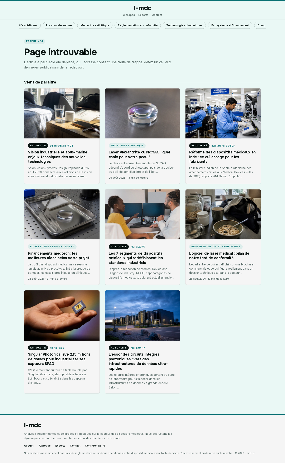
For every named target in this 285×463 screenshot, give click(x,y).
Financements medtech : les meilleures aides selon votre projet (59, 255)
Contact (157, 15)
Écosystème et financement (230, 25)
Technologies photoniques (184, 25)
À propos (129, 15)
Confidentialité (95, 445)
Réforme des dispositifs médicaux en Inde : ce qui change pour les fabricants (222, 157)
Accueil (29, 445)
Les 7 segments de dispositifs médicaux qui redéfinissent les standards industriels (136, 258)
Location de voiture (59, 25)
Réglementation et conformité (138, 25)
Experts (143, 15)
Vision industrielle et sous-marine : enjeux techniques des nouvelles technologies (58, 157)
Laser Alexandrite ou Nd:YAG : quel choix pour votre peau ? (139, 154)
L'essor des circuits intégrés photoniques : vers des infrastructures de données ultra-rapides (138, 361)
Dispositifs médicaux (23, 25)
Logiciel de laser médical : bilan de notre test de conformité (219, 255)
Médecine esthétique (95, 25)
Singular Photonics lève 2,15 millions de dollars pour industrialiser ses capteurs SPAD (59, 359)
